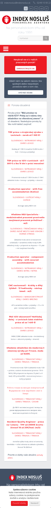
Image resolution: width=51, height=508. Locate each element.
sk (26, 8)
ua (41, 8)
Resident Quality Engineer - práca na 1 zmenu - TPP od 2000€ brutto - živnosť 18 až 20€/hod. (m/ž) (25, 425)
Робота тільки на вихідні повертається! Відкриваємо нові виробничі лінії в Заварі (25, 390)
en (31, 8)
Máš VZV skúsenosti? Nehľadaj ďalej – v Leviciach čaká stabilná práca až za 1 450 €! (25, 320)
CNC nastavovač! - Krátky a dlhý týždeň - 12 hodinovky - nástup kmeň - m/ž (25, 288)
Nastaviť (34, 503)
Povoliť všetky (19, 503)
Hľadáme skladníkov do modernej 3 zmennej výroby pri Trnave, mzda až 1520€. (25, 351)
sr (46, 8)
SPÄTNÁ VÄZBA (25, 93)
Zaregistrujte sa (26, 68)
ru (36, 8)
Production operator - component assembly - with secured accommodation (25, 260)
